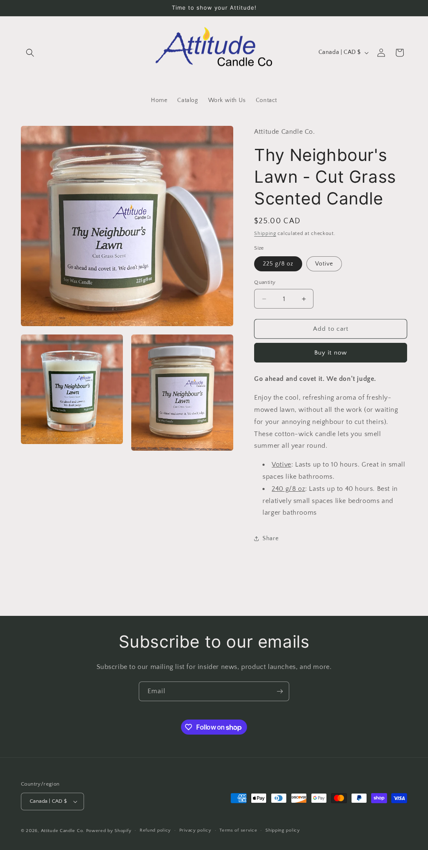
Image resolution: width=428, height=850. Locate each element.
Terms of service (238, 830)
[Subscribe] (279, 691)
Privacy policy (195, 830)
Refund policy (155, 830)
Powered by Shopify (109, 830)
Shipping (265, 233)
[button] (30, 52)
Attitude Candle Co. (62, 830)
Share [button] (270, 538)
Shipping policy (282, 830)
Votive (324, 263)
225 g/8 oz (278, 263)
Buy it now (330, 352)
